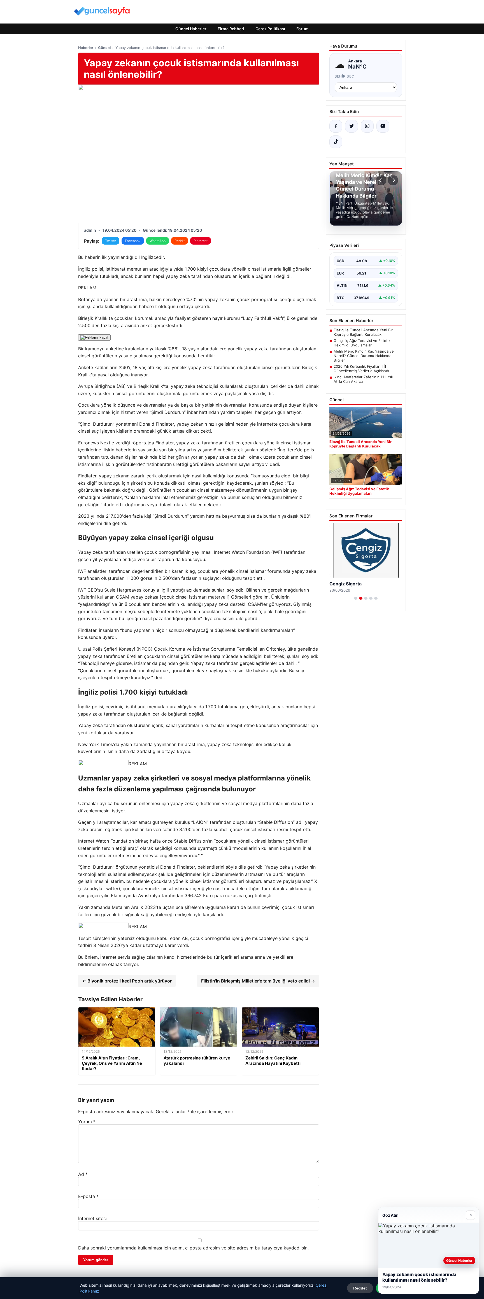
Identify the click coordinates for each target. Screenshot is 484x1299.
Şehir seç (345, 76)
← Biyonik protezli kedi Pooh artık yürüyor (127, 981)
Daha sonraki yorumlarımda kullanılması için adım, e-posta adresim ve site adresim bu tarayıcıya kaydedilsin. (193, 1248)
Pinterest (201, 241)
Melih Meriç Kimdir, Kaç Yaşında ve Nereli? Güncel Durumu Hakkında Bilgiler (364, 355)
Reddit (179, 241)
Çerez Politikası (270, 28)
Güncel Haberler (190, 28)
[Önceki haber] (381, 180)
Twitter (110, 241)
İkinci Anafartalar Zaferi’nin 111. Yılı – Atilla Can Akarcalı (365, 379)
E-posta (88, 1196)
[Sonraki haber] (393, 180)
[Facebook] (335, 126)
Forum (302, 28)
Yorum (87, 1121)
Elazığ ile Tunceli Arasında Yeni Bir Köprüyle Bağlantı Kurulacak (363, 332)
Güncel (104, 47)
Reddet (360, 1288)
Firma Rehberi (231, 28)
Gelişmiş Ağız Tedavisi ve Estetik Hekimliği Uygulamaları (362, 342)
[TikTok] (335, 141)
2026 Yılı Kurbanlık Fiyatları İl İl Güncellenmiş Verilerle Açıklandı (361, 368)
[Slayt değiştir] (355, 598)
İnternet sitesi (92, 1218)
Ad (83, 1174)
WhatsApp (158, 241)
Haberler (85, 47)
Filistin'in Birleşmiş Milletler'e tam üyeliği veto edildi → (258, 981)
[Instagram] (367, 126)
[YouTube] (382, 126)
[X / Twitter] (351, 126)
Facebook (133, 241)
